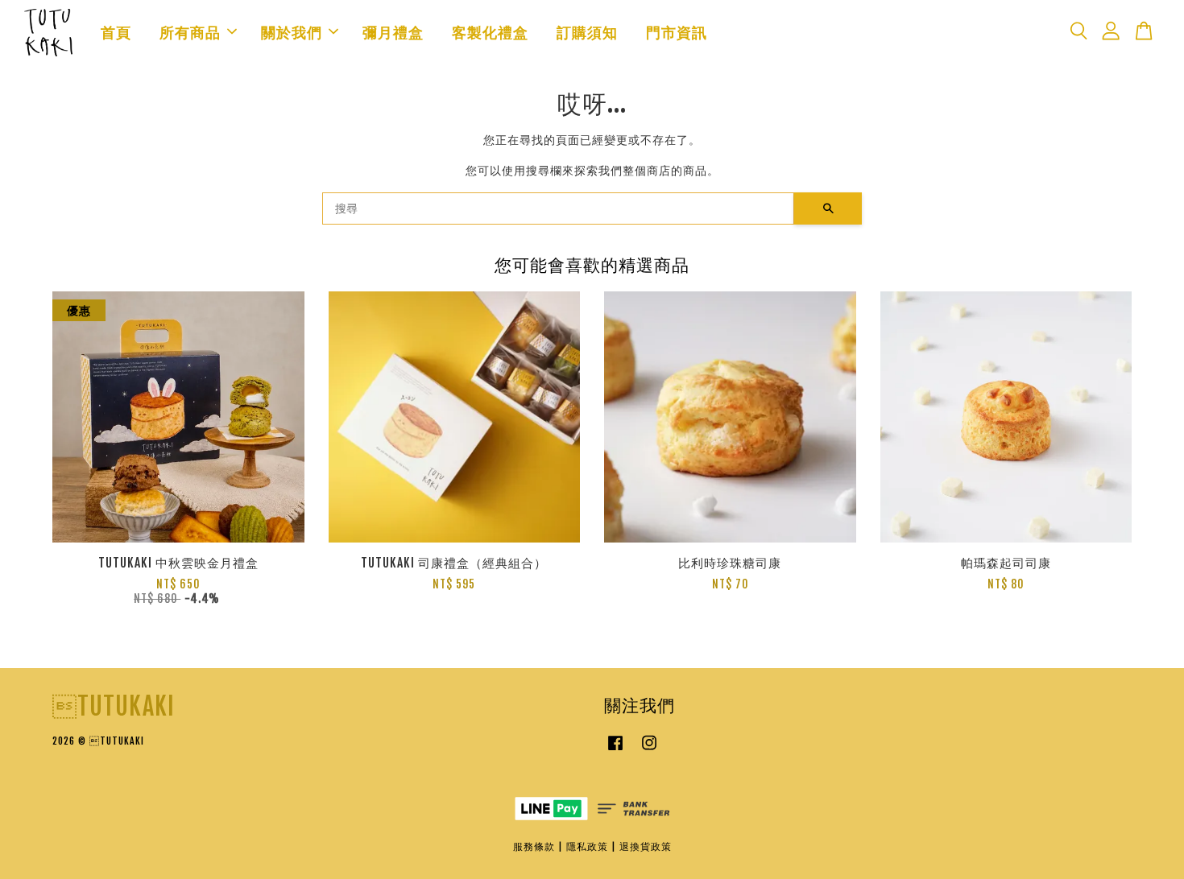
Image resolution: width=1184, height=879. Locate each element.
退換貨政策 (645, 846)
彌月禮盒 (393, 32)
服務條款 (534, 846)
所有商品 (190, 32)
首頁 (116, 32)
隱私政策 (587, 846)
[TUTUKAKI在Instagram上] (649, 751)
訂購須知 (587, 32)
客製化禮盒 (490, 32)
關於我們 (291, 32)
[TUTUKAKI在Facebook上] (615, 751)
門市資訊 (676, 32)
